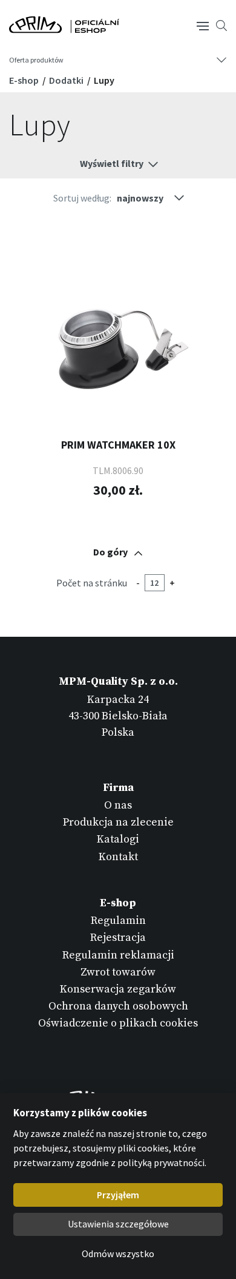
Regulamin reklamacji (118, 955)
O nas (118, 805)
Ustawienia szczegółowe (118, 1224)
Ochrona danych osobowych (118, 1006)
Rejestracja (118, 938)
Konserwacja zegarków (118, 989)
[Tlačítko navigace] (203, 24)
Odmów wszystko (118, 1253)
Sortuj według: (82, 198)
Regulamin (118, 921)
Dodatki (67, 80)
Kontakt (118, 857)
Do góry (110, 552)
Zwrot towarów (118, 972)
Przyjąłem (118, 1195)
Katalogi (118, 839)
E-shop (25, 80)
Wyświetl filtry (111, 163)
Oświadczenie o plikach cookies (118, 1023)
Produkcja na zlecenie (118, 822)
